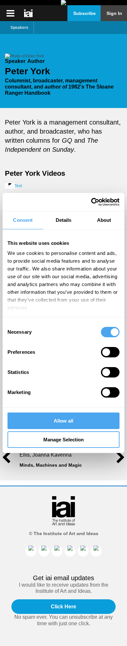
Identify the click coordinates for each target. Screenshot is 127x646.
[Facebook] (43, 550)
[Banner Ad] (63, 2)
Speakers (19, 27)
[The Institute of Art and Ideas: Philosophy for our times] (10, 13)
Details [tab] (64, 220)
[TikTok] (83, 550)
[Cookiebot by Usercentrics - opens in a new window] (91, 202)
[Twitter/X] (70, 550)
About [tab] (104, 220)
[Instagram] (57, 550)
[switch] (110, 352)
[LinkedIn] (30, 550)
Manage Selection (63, 439)
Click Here (63, 606)
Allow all (63, 421)
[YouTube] (96, 550)
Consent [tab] (23, 220)
